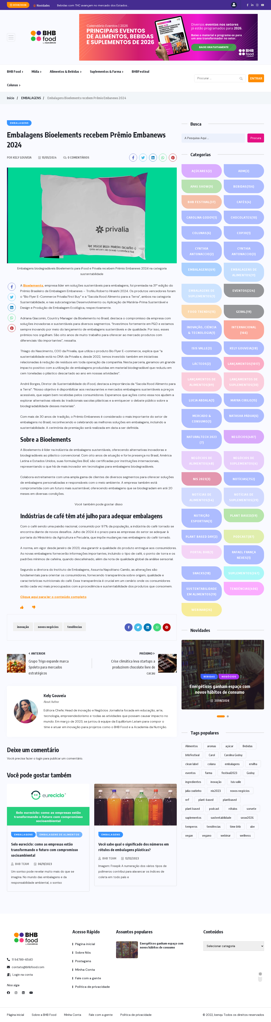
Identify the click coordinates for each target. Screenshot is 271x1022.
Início (10, 98)
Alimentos (191, 746)
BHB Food (14, 72)
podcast (214, 808)
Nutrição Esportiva (201, 518)
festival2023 (229, 773)
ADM (243, 171)
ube (252, 826)
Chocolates (244, 217)
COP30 (244, 233)
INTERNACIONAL (244, 329)
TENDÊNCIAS (244, 588)
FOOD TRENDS (202, 311)
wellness (245, 835)
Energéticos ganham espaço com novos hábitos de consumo (220, 689)
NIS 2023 (201, 479)
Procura (256, 138)
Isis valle (236, 782)
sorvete (251, 808)
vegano (206, 835)
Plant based (244, 515)
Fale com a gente (88, 978)
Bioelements (33, 285)
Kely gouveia (244, 348)
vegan (189, 835)
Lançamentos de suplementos (244, 382)
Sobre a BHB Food (44, 1015)
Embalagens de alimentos (244, 272)
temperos (191, 826)
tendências (74, 627)
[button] (221, 716)
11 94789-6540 (22, 960)
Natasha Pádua (244, 416)
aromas (211, 746)
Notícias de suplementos (244, 497)
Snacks (202, 573)
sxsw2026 (247, 817)
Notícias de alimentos (201, 497)
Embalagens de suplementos (201, 293)
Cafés (244, 202)
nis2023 (216, 790)
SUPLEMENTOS (243, 573)
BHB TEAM (22, 864)
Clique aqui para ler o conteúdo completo (53, 597)
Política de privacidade (92, 987)
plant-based (205, 799)
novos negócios (48, 627)
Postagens (83, 961)
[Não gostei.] (33, 607)
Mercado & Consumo (201, 418)
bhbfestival (192, 755)
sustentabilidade (221, 817)
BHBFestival (140, 72)
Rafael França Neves (244, 554)
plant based (192, 808)
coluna (211, 764)
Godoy (251, 773)
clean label (191, 764)
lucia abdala (201, 400)
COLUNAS (201, 233)
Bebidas (243, 186)
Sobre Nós (83, 952)
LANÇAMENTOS (244, 363)
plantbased (230, 799)
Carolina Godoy (201, 217)
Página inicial (85, 944)
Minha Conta (85, 970)
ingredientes (193, 782)
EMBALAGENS (31, 98)
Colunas (12, 85)
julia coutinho (193, 790)
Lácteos (201, 363)
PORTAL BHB (201, 552)
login (39, 758)
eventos (190, 773)
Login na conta (22, 975)
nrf (187, 799)
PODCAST (243, 536)
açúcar (229, 746)
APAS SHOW (201, 186)
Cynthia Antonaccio (202, 251)
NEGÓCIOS (244, 437)
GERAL (244, 311)
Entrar (256, 78)
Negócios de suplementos (244, 460)
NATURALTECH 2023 (202, 439)
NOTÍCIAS (244, 479)
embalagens (232, 764)
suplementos (193, 817)
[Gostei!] (21, 607)
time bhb (235, 826)
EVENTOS (244, 290)
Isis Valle (202, 348)
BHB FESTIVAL (202, 202)
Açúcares (202, 171)
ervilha (253, 764)
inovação (23, 627)
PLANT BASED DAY (202, 536)
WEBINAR (201, 609)
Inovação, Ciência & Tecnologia (201, 329)
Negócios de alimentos (201, 460)
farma (208, 773)
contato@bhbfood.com (27, 967)
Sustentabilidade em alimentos (201, 591)
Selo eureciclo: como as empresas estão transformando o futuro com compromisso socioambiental (44, 849)
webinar (226, 835)
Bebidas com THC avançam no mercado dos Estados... (93, 5)
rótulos (233, 808)
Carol (212, 755)
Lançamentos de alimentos (202, 382)
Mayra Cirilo (244, 400)
